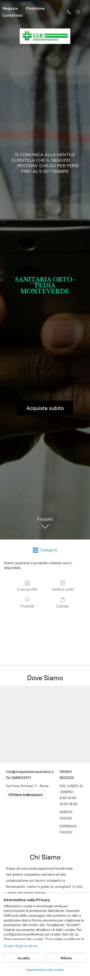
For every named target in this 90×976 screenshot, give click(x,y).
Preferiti (27, 606)
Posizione (35, 8)
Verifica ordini (62, 589)
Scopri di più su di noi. (21, 946)
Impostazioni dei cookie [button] (45, 970)
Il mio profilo (27, 589)
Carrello (62, 606)
